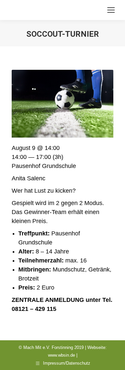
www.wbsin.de (61, 355)
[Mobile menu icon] (111, 10)
